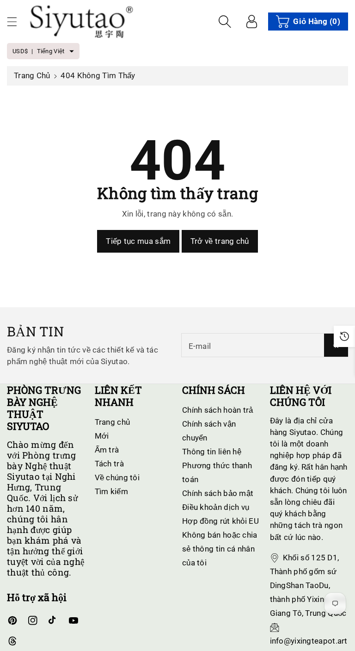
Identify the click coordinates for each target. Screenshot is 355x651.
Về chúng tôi (117, 477)
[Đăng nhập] (251, 21)
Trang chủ (32, 75)
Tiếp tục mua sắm (138, 241)
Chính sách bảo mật (217, 493)
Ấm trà (107, 449)
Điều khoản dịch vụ (215, 507)
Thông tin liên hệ (211, 451)
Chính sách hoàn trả (217, 410)
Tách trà (109, 463)
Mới (102, 435)
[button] (16, 21)
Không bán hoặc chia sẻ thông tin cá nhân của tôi (219, 548)
